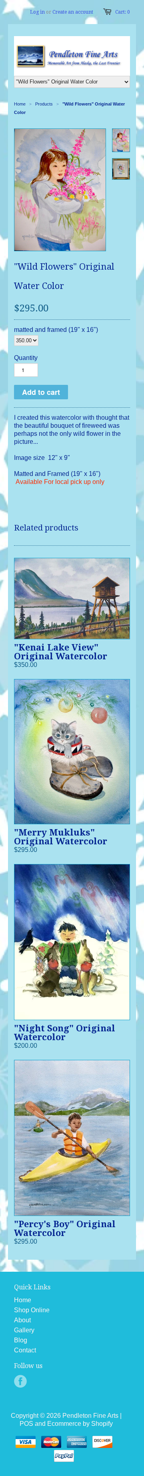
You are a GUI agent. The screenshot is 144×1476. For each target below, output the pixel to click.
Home (22, 1300)
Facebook (20, 1381)
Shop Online (32, 1310)
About (22, 1320)
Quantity (26, 357)
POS (26, 1423)
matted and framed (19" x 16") (56, 329)
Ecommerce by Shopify (80, 1423)
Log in (37, 12)
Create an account (72, 12)
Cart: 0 (122, 12)
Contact (25, 1350)
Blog (20, 1340)
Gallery (24, 1330)
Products (44, 104)
